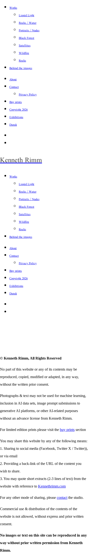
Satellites (25, 45)
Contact (14, 86)
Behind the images (20, 68)
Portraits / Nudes (29, 30)
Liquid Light (26, 15)
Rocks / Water (27, 22)
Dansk (13, 124)
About (13, 79)
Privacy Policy (28, 94)
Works (13, 7)
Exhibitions (16, 117)
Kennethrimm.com (52, 486)
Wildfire (24, 53)
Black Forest (26, 37)
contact (62, 498)
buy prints (67, 430)
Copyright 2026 (18, 109)
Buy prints (15, 102)
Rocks (22, 60)
